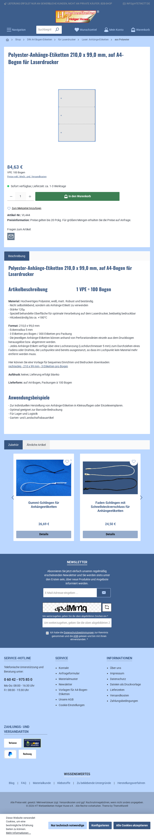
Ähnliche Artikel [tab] (36, 444)
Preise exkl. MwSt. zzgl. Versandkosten (27, 176)
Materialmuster (68, 679)
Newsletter (65, 684)
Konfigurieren (100, 825)
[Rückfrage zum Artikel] (10, 236)
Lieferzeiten (117, 689)
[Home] (7, 40)
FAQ (23, 783)
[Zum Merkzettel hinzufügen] (67, 462)
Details (43, 534)
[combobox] (44, 30)
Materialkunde (42, 783)
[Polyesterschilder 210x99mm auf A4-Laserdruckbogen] (77, 115)
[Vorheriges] (12, 497)
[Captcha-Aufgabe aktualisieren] (106, 607)
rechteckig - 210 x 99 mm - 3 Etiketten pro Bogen (38, 366)
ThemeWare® (120, 805)
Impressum (117, 673)
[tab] (16, 256)
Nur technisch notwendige (67, 825)
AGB (75, 636)
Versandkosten (119, 695)
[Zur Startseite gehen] (77, 17)
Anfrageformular (69, 673)
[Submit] (104, 592)
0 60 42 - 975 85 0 (18, 679)
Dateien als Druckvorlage (125, 684)
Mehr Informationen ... (18, 832)
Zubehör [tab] (13, 444)
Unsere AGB (66, 699)
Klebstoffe (63, 783)
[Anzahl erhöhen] (30, 196)
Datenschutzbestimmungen (79, 632)
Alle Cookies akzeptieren (132, 825)
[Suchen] (57, 30)
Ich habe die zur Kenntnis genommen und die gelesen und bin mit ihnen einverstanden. (79, 636)
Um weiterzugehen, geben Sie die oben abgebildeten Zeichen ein (75, 616)
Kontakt (64, 668)
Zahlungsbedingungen (124, 700)
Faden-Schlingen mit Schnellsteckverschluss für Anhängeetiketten (110, 507)
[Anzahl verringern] (11, 196)
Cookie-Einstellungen (72, 705)
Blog (11, 783)
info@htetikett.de (138, 3)
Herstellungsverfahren (131, 783)
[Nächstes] (141, 497)
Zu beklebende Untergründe (94, 783)
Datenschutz (118, 679)
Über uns (115, 668)
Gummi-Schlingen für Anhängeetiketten (43, 505)
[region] (77, 115)
